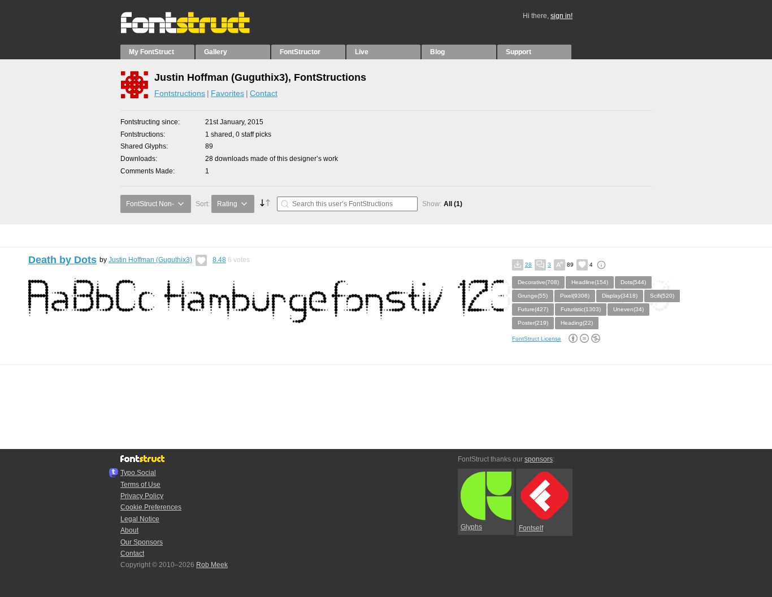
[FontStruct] (197, 31)
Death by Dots (62, 259)
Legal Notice (139, 519)
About (129, 530)
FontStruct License (536, 338)
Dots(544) (633, 282)
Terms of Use (140, 485)
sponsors (538, 459)
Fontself (531, 528)
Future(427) (533, 309)
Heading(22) (577, 323)
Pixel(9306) (574, 296)
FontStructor (300, 52)
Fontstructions (179, 93)
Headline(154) (589, 282)
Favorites (227, 93)
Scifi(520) (662, 296)
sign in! (561, 16)
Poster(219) (533, 323)
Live (361, 52)
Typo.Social (138, 473)
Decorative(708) (538, 282)
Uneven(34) (628, 309)
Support (518, 52)
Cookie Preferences (150, 507)
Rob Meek (212, 565)
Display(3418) (619, 296)
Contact (263, 93)
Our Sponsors (141, 542)
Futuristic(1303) (581, 309)
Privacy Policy (141, 496)
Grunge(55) (533, 296)
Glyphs (471, 527)
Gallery (215, 52)
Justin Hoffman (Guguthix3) (150, 260)
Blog (437, 52)
